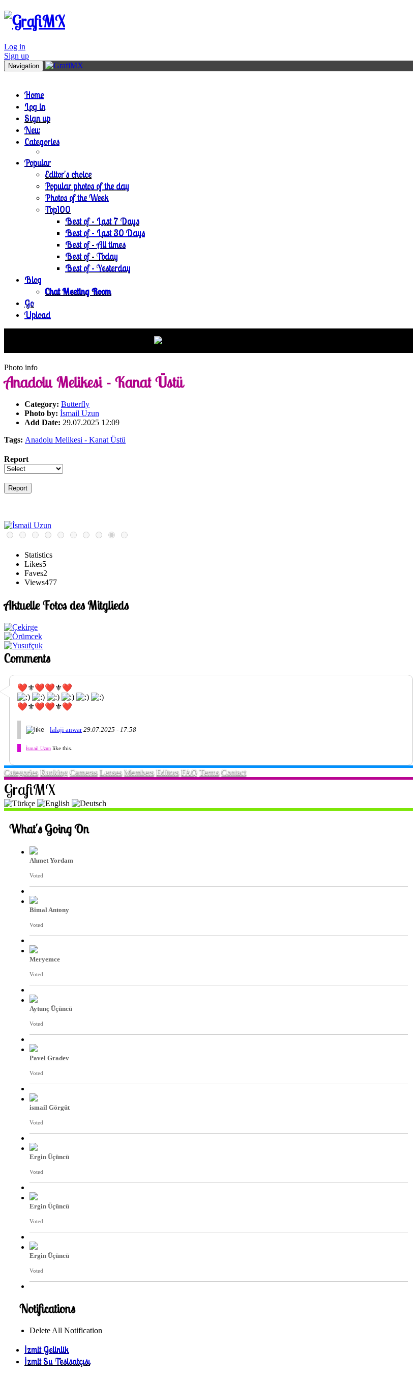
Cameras (84, 772)
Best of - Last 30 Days (105, 232)
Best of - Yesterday (98, 267)
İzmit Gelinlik (46, 1349)
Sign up (16, 55)
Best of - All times (95, 244)
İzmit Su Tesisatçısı (57, 1361)
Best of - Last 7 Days (102, 221)
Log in (14, 46)
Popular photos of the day (87, 185)
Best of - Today (91, 256)
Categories (41, 141)
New (32, 129)
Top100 (58, 209)
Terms (209, 772)
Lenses (111, 772)
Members (139, 772)
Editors (167, 772)
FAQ (189, 772)
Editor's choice (68, 174)
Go (29, 303)
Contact (233, 772)
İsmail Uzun (79, 413)
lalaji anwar (66, 729)
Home (34, 94)
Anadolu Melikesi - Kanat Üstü (75, 439)
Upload (37, 314)
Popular (37, 162)
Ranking (54, 772)
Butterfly (75, 404)
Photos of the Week (77, 197)
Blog (33, 279)
